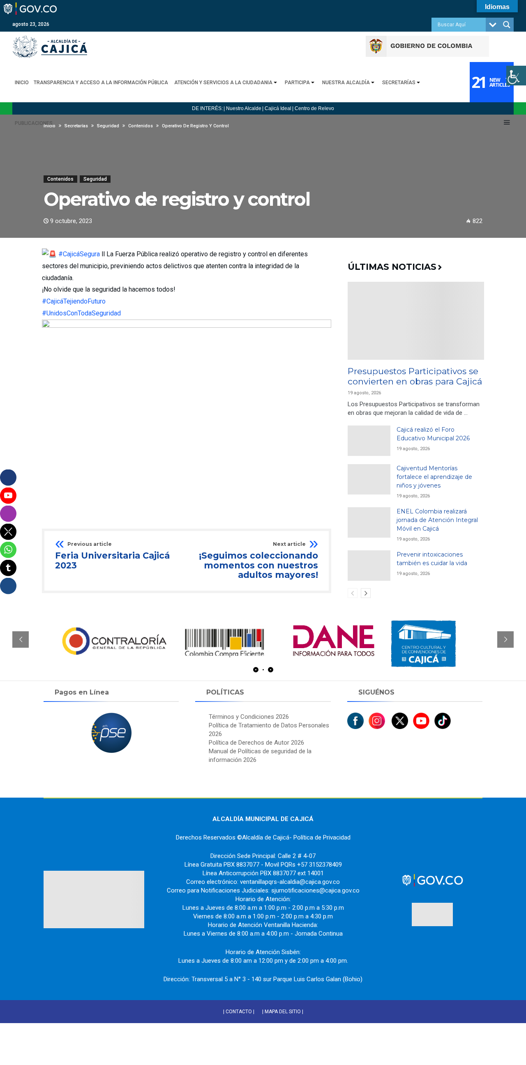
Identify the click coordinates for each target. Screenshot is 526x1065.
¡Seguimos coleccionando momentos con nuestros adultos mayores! (258, 561)
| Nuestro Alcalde (242, 108)
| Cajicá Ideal (276, 108)
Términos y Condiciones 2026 (249, 716)
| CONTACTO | (238, 1011)
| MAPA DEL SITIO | (282, 1011)
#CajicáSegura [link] (79, 254)
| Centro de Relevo (313, 108)
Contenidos (60, 179)
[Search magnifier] (507, 25)
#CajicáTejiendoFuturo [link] (74, 301)
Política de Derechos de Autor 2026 (256, 742)
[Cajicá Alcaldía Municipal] (49, 35)
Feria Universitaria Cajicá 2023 (112, 556)
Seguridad (95, 179)
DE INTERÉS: (207, 108)
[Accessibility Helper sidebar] (516, 75)
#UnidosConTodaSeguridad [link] (81, 313)
